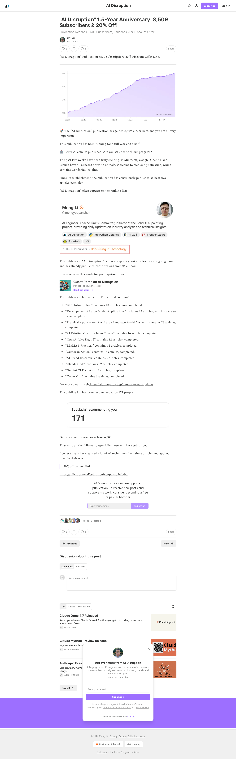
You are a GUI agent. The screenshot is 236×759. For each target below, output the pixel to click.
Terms (122, 736)
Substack (102, 752)
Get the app (133, 744)
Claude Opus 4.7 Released (79, 616)
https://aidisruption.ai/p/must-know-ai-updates (121, 384)
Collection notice (136, 736)
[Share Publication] (196, 6)
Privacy (113, 736)
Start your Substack (110, 744)
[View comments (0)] (74, 49)
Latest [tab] (71, 606)
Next (166, 543)
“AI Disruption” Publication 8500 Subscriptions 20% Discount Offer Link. (110, 56)
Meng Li (71, 38)
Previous (72, 543)
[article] (118, 623)
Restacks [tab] (80, 566)
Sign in (226, 5)
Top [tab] (63, 606)
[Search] (189, 6)
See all (66, 688)
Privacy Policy (142, 707)
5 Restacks (96, 520)
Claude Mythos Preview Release (83, 641)
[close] (148, 648)
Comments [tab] (67, 566)
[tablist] (73, 566)
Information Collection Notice (117, 707)
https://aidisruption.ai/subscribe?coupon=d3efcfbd (94, 474)
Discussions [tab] (84, 606)
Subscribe (209, 5)
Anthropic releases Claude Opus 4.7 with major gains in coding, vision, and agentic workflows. (101, 621)
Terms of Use (133, 704)
